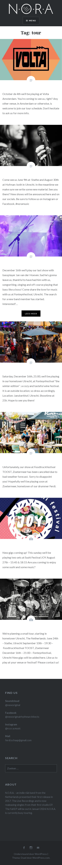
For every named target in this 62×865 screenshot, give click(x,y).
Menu (32, 20)
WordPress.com (41, 857)
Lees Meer (31, 313)
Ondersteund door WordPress (30, 853)
